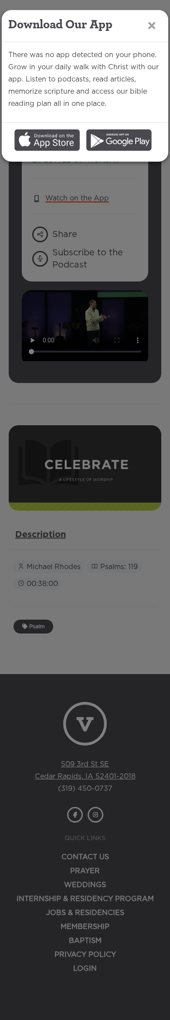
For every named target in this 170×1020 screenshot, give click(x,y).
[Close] (152, 25)
